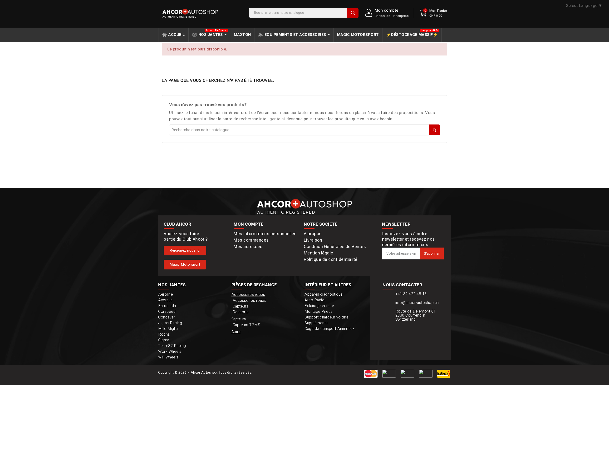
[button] (185, 250)
